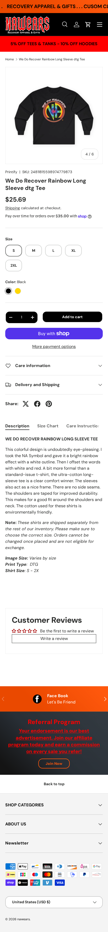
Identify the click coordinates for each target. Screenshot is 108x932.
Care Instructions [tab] (84, 426)
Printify (11, 172)
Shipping (12, 208)
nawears (23, 919)
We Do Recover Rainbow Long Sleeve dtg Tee (52, 59)
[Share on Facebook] (37, 404)
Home (9, 59)
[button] (88, 24)
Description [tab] (17, 426)
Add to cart (72, 316)
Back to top (54, 784)
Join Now (54, 763)
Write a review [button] (54, 638)
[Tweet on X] (25, 404)
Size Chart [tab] (47, 426)
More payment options (54, 346)
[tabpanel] (54, 505)
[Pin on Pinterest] (49, 404)
